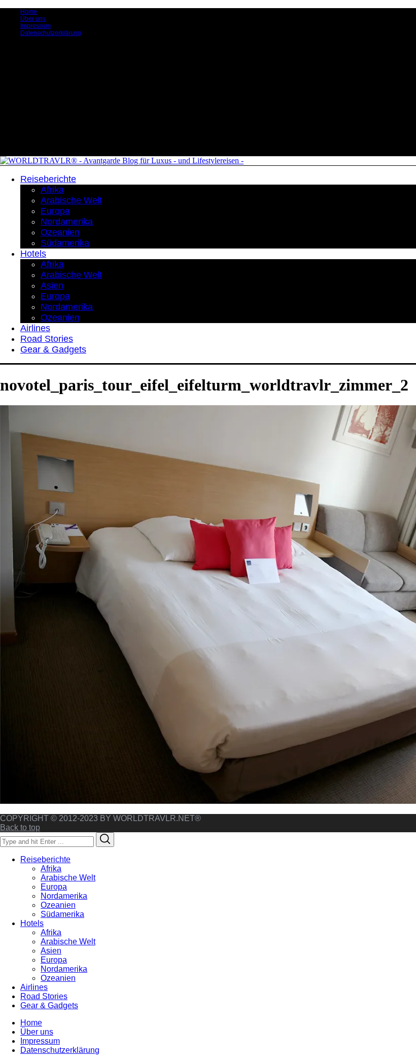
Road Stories (43, 996)
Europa (54, 886)
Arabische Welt (68, 877)
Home (28, 11)
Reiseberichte (45, 859)
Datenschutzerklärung (50, 33)
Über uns (33, 18)
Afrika (51, 868)
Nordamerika (64, 896)
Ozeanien (58, 905)
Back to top (20, 827)
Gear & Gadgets (49, 1005)
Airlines (34, 987)
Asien (51, 950)
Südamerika (62, 914)
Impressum (35, 25)
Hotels (32, 923)
